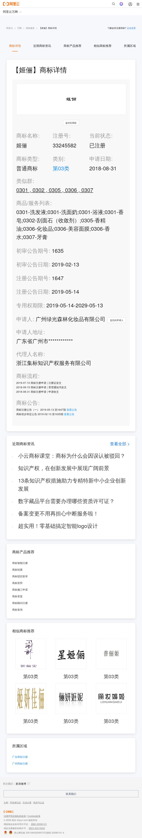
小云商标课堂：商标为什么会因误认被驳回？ (71, 455)
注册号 (61, 135)
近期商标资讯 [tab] (42, 46)
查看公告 (72, 409)
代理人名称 (29, 354)
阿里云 (9, 27)
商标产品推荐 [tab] (72, 46)
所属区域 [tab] (130, 46)
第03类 (61, 168)
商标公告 (27, 402)
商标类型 (27, 158)
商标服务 (30, 27)
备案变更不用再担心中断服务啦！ (58, 513)
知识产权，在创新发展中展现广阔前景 (63, 468)
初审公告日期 (32, 264)
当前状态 (100, 135)
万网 (19, 27)
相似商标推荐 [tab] (102, 46)
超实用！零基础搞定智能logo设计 (58, 525)
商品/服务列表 (33, 202)
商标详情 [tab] (15, 46)
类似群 (24, 180)
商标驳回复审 (20, 576)
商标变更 (17, 596)
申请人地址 (29, 331)
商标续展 (17, 569)
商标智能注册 (20, 563)
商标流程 (27, 375)
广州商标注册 (20, 763)
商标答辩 (17, 583)
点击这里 (131, 27)
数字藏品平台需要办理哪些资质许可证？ (66, 501)
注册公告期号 (32, 278)
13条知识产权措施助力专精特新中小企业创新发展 (72, 484)
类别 (58, 158)
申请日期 (100, 158)
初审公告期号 (32, 250)
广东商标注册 (20, 757)
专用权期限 (29, 305)
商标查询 (17, 609)
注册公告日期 (32, 291)
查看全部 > (120, 443)
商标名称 (27, 135)
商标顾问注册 (20, 603)
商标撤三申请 (20, 589)
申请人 (24, 319)
